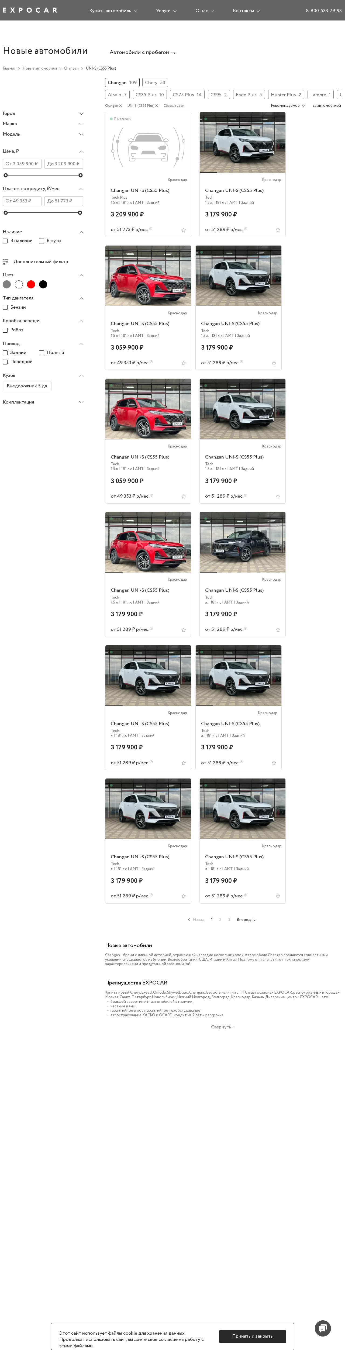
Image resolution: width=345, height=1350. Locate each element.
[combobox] (43, 114)
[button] (43, 153)
